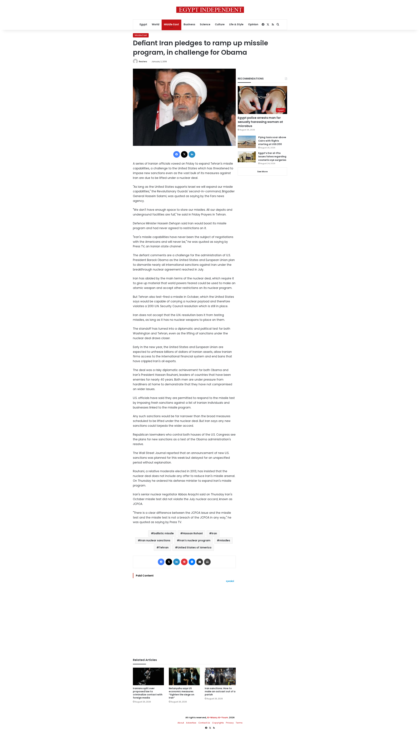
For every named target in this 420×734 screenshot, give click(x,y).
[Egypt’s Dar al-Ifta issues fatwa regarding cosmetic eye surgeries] (247, 156)
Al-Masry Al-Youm (217, 717)
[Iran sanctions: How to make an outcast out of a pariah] (220, 676)
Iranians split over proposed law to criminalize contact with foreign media (147, 693)
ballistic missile (163, 533)
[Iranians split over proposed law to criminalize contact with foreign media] (148, 676)
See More (262, 171)
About (181, 722)
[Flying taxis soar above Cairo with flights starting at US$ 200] (247, 142)
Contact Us (204, 722)
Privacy (230, 722)
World (155, 24)
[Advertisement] (184, 619)
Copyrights (218, 722)
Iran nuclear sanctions (155, 540)
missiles (224, 540)
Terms (239, 722)
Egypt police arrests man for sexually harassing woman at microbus (260, 122)
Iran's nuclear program (194, 540)
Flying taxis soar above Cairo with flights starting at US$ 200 (272, 141)
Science (205, 24)
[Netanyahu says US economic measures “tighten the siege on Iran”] (184, 676)
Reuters (143, 61)
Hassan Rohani (193, 533)
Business (189, 24)
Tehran (163, 547)
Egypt (143, 24)
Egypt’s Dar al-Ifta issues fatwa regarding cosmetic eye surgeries (272, 156)
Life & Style (236, 24)
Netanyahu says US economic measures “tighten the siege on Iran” (181, 693)
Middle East (171, 24)
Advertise (191, 722)
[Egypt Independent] (210, 10)
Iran (214, 533)
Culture (220, 24)
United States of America (194, 547)
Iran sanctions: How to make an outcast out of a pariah (220, 691)
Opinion (253, 24)
